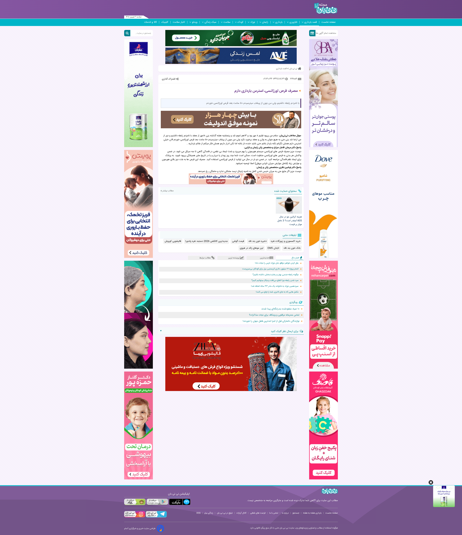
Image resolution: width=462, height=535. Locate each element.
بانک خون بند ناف (292, 248)
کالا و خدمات (150, 22)
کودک (240, 22)
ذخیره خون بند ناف (257, 241)
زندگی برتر (208, 513)
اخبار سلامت (179, 22)
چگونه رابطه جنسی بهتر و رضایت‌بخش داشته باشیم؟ (275, 274)
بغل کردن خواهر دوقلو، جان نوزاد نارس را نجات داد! (276, 263)
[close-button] (431, 482)
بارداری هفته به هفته (312, 513)
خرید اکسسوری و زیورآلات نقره (285, 241)
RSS (199, 513)
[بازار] (134, 502)
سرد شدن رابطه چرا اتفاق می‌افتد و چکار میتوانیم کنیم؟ (274, 280)
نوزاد (252, 22)
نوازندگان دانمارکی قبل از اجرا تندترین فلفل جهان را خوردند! (271, 321)
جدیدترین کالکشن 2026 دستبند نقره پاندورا (206, 241)
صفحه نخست (328, 22)
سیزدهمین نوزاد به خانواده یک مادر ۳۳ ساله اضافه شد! (274, 286)
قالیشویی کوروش (173, 241)
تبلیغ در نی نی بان (225, 513)
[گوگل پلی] (157, 502)
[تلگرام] (156, 517)
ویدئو (194, 22)
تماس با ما (273, 513)
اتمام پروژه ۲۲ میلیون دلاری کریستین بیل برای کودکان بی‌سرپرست (270, 269)
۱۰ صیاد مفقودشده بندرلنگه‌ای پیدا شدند (280, 309)
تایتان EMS (273, 248)
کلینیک (164, 22)
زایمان (265, 22)
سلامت (226, 22)
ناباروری (293, 22)
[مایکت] (179, 502)
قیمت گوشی (238, 241)
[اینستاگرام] (134, 517)
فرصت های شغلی (257, 513)
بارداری (278, 22)
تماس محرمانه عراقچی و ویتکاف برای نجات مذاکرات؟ (274, 315)
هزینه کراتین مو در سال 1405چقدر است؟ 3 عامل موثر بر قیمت (289, 220)
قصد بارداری (310, 22)
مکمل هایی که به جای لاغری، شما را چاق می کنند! (277, 292)
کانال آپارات (241, 513)
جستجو (296, 513)
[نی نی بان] (325, 8)
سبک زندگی (210, 22)
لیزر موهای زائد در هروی (251, 248)
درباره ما (285, 513)
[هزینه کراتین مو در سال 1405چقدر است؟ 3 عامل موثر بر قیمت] (289, 205)
